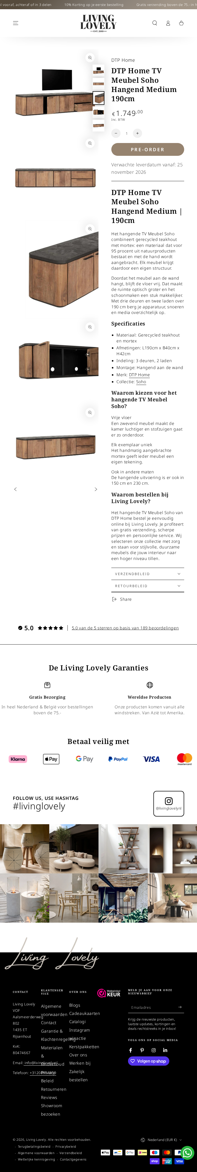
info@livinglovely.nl (41, 1062)
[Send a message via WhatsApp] (187, 1153)
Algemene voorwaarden (36, 1153)
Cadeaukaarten (84, 1013)
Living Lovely (36, 1139)
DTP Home (123, 60)
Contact (48, 1022)
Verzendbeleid (71, 1153)
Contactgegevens (73, 1159)
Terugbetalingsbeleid (34, 1147)
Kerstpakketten (84, 1046)
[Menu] (15, 23)
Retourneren (54, 1089)
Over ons (78, 1055)
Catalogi (77, 1021)
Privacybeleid (65, 1147)
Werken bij (80, 1063)
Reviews (49, 1097)
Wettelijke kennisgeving (36, 1159)
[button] (154, 23)
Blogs (75, 1005)
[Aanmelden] (181, 1007)
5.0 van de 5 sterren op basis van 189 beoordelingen (125, 628)
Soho (141, 381)
